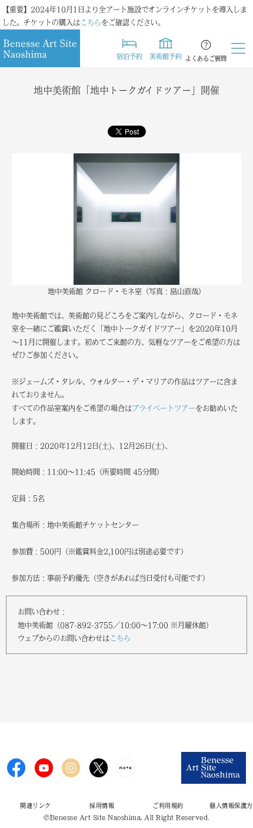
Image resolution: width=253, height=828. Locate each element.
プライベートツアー (163, 408)
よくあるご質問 (206, 58)
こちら (90, 22)
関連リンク (35, 806)
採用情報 (101, 806)
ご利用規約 (168, 806)
